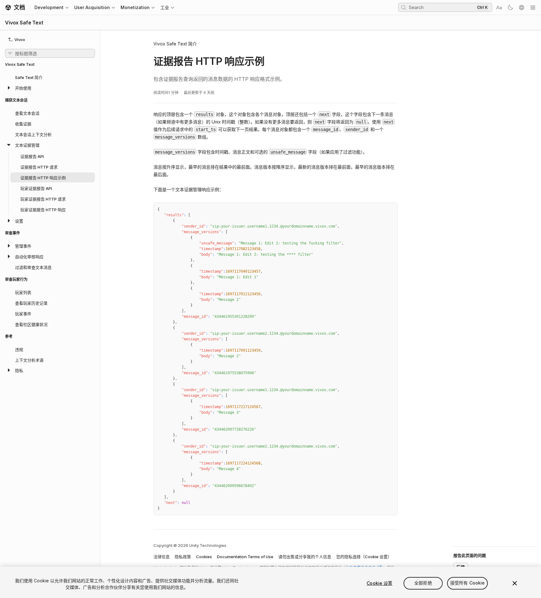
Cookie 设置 (379, 583)
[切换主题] (510, 7)
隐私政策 (183, 556)
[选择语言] (521, 7)
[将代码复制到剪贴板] (379, 209)
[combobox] (442, 7)
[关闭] (514, 583)
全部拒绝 (423, 583)
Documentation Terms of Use (245, 556)
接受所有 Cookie (467, 583)
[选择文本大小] (499, 7)
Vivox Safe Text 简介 (175, 43)
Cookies (204, 556)
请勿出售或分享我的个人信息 (304, 556)
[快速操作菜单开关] (532, 7)
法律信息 (161, 556)
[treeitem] (50, 77)
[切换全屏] (390, 209)
